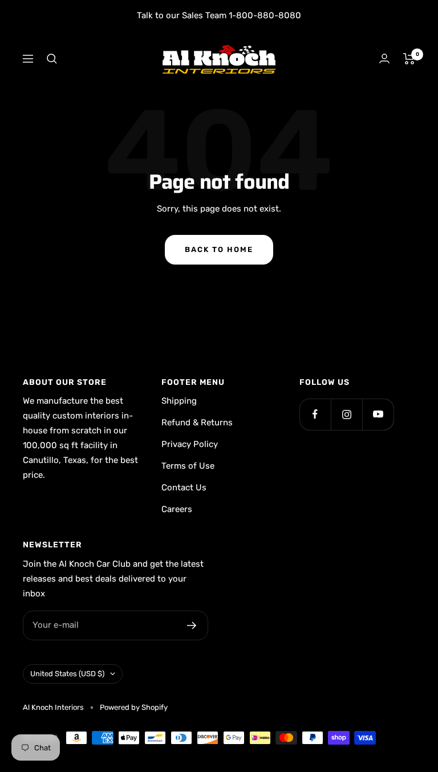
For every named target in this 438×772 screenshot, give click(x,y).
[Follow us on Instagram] (346, 414)
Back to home (219, 249)
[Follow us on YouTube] (378, 414)
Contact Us (183, 487)
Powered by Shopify (134, 707)
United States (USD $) (67, 673)
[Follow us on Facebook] (315, 414)
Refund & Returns (197, 422)
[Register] (192, 625)
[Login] (384, 58)
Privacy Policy (189, 444)
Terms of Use (187, 466)
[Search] (52, 59)
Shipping (179, 401)
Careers (176, 509)
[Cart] (409, 58)
